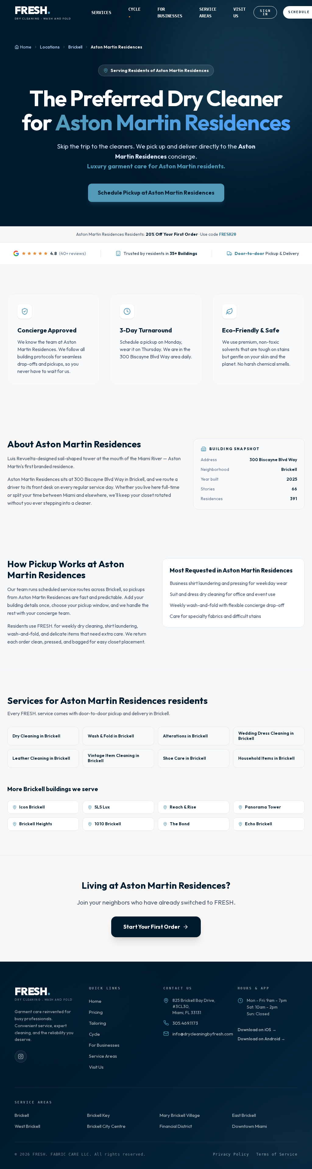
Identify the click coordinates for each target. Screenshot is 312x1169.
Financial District (176, 1126)
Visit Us (96, 1067)
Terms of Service (276, 1154)
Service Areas (103, 1056)
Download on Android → (261, 1039)
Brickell (75, 47)
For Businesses (104, 1045)
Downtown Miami (249, 1126)
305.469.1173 (185, 1023)
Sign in (265, 12)
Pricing (96, 1012)
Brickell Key (98, 1115)
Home (25, 47)
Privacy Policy (231, 1154)
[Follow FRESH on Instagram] (21, 1056)
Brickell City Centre (106, 1126)
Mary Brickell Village (180, 1115)
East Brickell (244, 1115)
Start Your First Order (151, 926)
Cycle (94, 1034)
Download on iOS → (257, 1029)
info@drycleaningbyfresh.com (202, 1034)
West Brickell (27, 1126)
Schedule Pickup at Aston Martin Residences (156, 192)
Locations (50, 47)
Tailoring (97, 1023)
